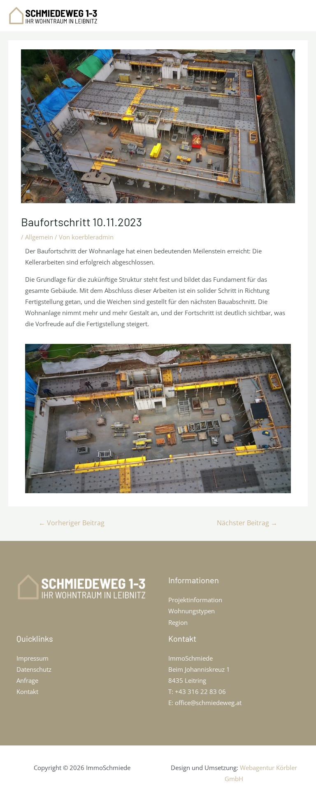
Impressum (32, 658)
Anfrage (27, 680)
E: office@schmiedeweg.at (205, 702)
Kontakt (27, 691)
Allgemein (39, 237)
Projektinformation (195, 600)
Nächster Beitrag (247, 522)
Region (178, 622)
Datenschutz (33, 669)
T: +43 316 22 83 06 (197, 691)
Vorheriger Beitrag (72, 522)
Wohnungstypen (191, 611)
